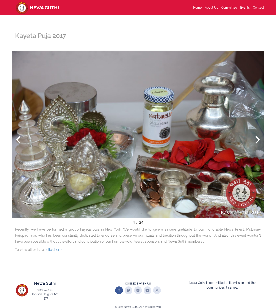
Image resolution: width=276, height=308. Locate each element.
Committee (229, 7)
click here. (54, 250)
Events (245, 7)
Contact (258, 7)
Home (197, 7)
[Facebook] (119, 290)
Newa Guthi (44, 7)
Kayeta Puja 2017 (40, 35)
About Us (211, 7)
